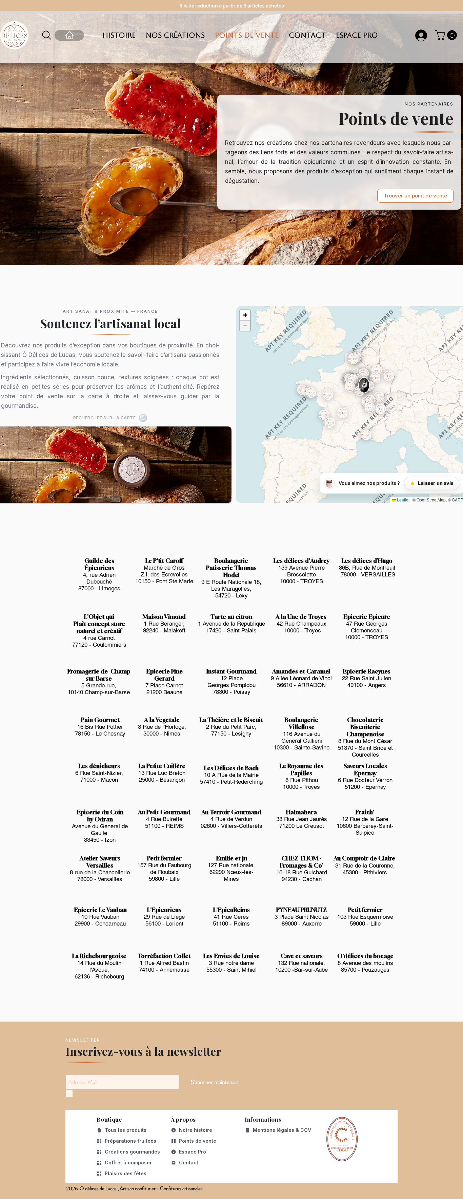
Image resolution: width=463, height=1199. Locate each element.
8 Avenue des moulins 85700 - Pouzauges (365, 966)
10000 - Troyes (301, 630)
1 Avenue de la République (231, 623)
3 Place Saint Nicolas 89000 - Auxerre (302, 920)
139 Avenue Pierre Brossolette (301, 571)
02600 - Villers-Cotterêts (231, 825)
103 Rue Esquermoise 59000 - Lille (365, 920)
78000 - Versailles (99, 879)
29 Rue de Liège (164, 916)
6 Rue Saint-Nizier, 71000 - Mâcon (99, 776)
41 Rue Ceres (231, 916)
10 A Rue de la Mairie (231, 775)
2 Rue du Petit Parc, (231, 726)
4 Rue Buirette (164, 819)
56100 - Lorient (164, 923)
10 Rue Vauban (100, 916)
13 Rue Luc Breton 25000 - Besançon (161, 776)
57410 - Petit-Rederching (231, 781)
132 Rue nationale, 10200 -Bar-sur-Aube (301, 966)
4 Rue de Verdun (231, 819)
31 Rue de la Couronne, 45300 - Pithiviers (365, 869)
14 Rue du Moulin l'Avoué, (99, 966)
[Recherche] (46, 35)
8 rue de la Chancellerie (100, 872)
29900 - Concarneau (100, 923)
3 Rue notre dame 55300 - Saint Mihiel (231, 966)
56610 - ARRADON (301, 685)
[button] (447, 35)
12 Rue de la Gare (365, 819)
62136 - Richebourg (99, 976)
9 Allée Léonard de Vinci (301, 678)
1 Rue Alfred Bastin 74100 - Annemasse (164, 966)
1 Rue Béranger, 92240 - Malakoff (164, 627)
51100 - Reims (231, 923)
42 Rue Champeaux (301, 623)
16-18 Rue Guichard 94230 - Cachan (301, 875)
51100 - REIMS (164, 825)
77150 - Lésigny (231, 733)
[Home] (69, 35)
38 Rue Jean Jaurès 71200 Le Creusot (301, 822)
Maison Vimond (164, 616)
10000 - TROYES (301, 581)
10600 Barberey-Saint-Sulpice (365, 829)
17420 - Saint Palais (231, 630)
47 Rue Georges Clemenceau (366, 627)
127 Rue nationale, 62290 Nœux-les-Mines (231, 872)
